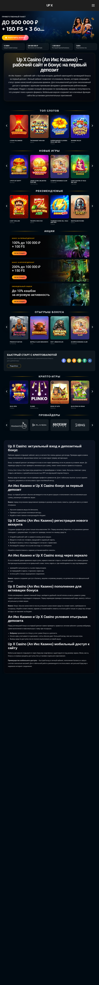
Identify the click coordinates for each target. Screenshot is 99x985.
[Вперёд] (92, 126)
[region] (49, 129)
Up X (49, 5)
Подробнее (14, 366)
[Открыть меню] (93, 5)
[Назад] (7, 126)
